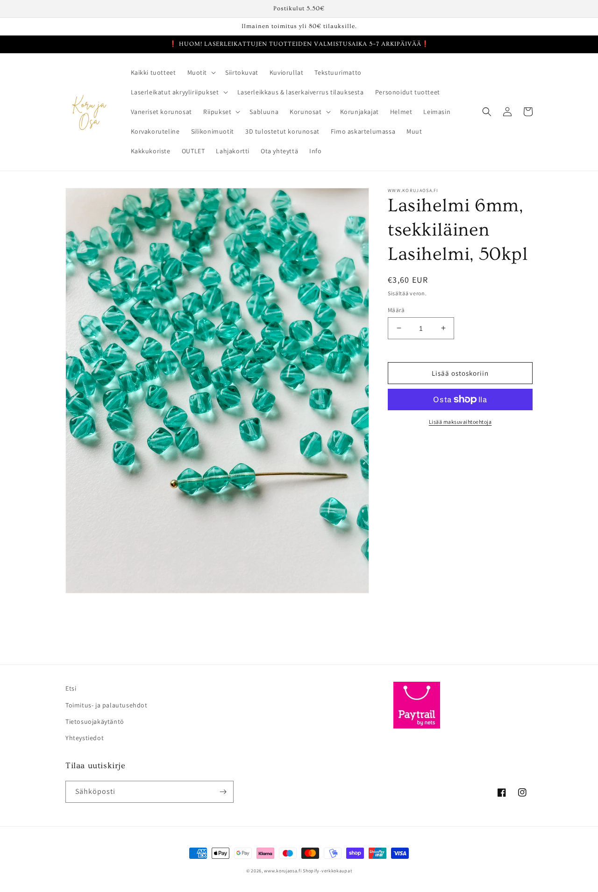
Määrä (396, 310)
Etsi (70, 688)
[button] (201, 72)
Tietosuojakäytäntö (94, 721)
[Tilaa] (223, 792)
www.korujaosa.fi (283, 871)
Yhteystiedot (84, 738)
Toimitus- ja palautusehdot (106, 705)
